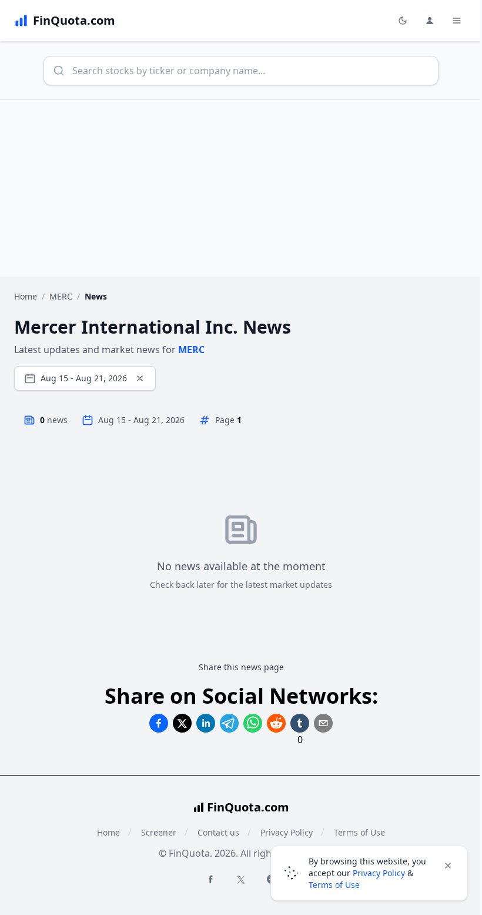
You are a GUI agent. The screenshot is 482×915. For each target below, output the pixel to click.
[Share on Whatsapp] (252, 723)
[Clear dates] (140, 378)
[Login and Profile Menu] (430, 20)
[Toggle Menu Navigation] (457, 20)
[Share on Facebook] (158, 723)
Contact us (218, 832)
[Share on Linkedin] (205, 723)
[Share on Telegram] (229, 723)
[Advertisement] (241, 188)
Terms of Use (334, 884)
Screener (158, 832)
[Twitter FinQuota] (241, 879)
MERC (60, 296)
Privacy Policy (379, 873)
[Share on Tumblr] (299, 723)
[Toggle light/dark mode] (402, 20)
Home (25, 296)
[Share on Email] (323, 723)
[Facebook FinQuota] (210, 879)
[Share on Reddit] (276, 723)
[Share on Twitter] (182, 723)
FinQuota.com (248, 807)
